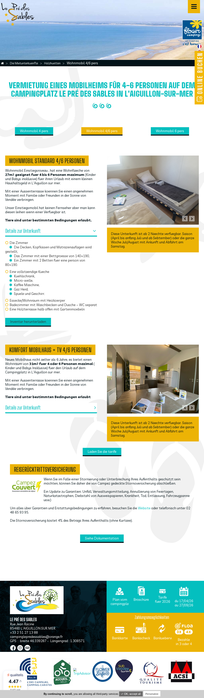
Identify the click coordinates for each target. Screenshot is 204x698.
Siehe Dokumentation (102, 538)
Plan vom (120, 599)
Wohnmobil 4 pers (34, 131)
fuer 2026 (162, 601)
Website (144, 508)
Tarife (162, 597)
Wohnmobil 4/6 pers (102, 131)
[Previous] (185, 219)
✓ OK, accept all (131, 693)
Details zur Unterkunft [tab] (23, 231)
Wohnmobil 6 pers (170, 131)
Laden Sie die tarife (102, 451)
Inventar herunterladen (28, 321)
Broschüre (141, 599)
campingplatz (121, 604)
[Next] (192, 219)
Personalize (151, 694)
